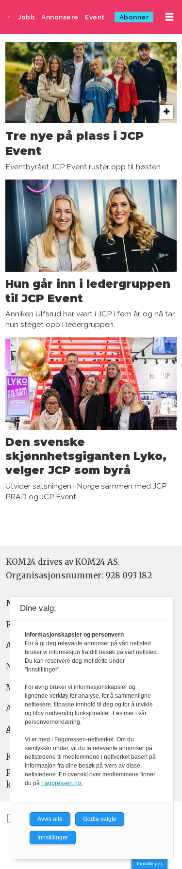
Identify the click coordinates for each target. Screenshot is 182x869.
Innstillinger (149, 863)
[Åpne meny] (169, 17)
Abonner (134, 17)
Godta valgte (99, 819)
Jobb (26, 17)
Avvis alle (50, 819)
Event (95, 17)
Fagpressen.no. (62, 783)
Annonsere (60, 17)
